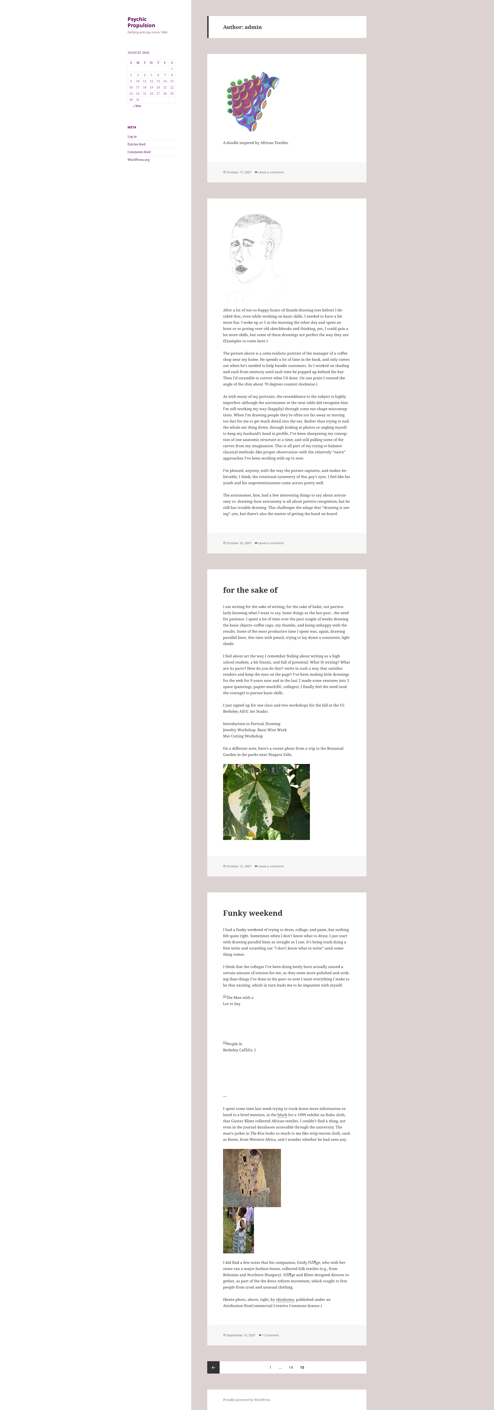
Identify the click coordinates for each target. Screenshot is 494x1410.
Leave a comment (271, 172)
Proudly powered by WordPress (246, 1400)
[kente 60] (286, 1230)
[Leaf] (286, 802)
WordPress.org (139, 160)
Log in (132, 136)
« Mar (137, 106)
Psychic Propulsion (141, 22)
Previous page (213, 1367)
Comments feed (139, 152)
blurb (282, 1114)
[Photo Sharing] (286, 1018)
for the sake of (250, 590)
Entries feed (136, 144)
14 (292, 1367)
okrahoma (285, 1299)
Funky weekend (253, 913)
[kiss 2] (286, 1178)
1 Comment (270, 1335)
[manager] (286, 257)
